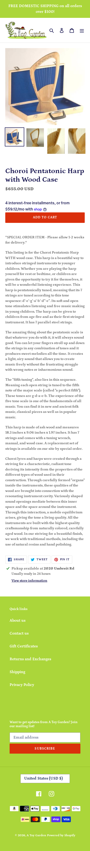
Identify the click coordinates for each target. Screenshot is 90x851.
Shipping (17, 672)
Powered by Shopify (61, 835)
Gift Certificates (24, 646)
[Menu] (82, 30)
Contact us (19, 633)
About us (17, 620)
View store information (29, 581)
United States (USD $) (43, 778)
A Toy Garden (36, 835)
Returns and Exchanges (30, 659)
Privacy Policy (22, 685)
